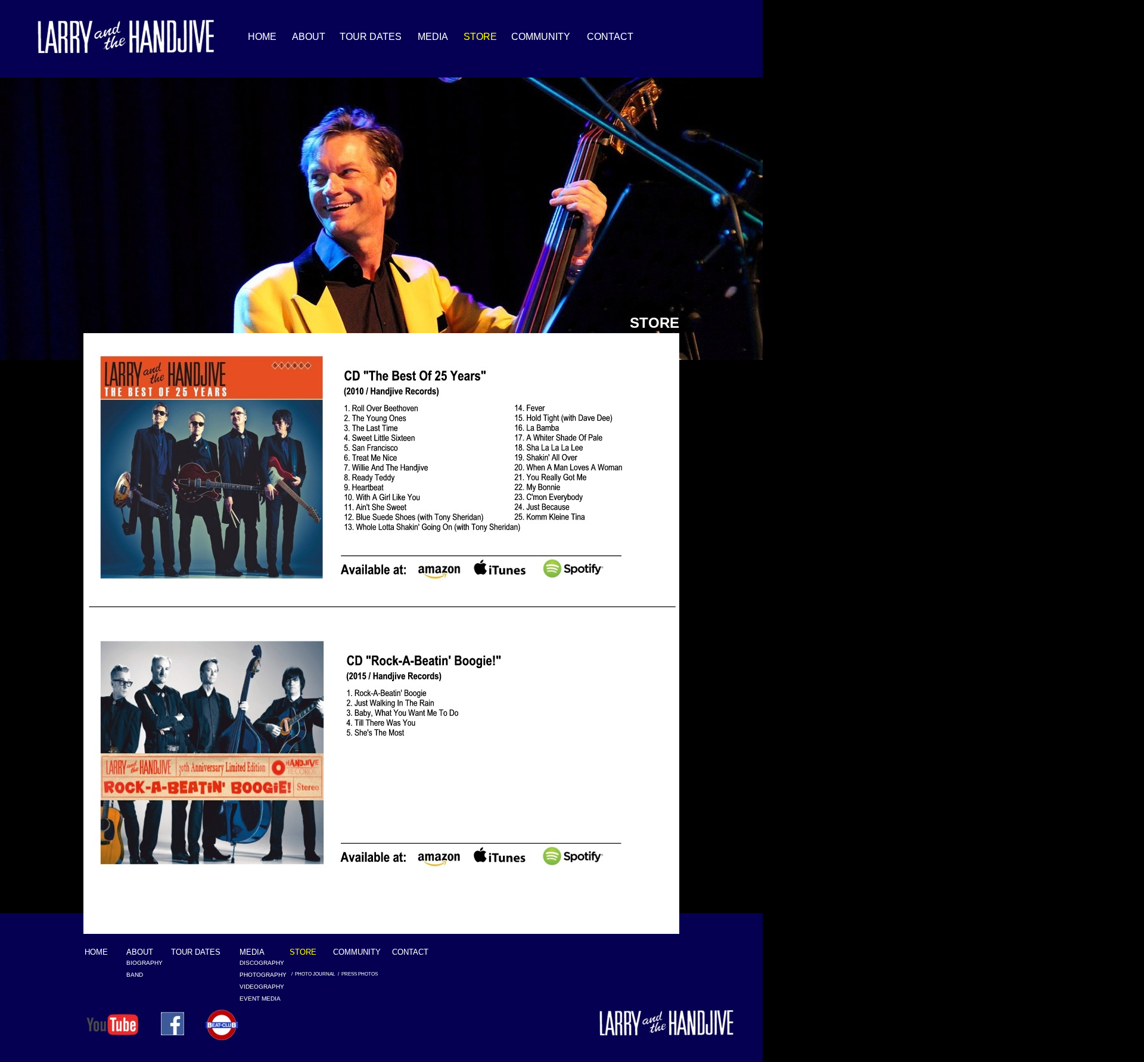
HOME (96, 952)
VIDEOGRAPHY (257, 986)
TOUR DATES (195, 952)
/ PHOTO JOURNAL (313, 974)
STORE (303, 952)
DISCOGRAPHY (257, 962)
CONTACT (410, 952)
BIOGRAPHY (143, 962)
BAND (134, 974)
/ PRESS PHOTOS (358, 974)
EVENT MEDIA (260, 998)
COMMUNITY (350, 952)
